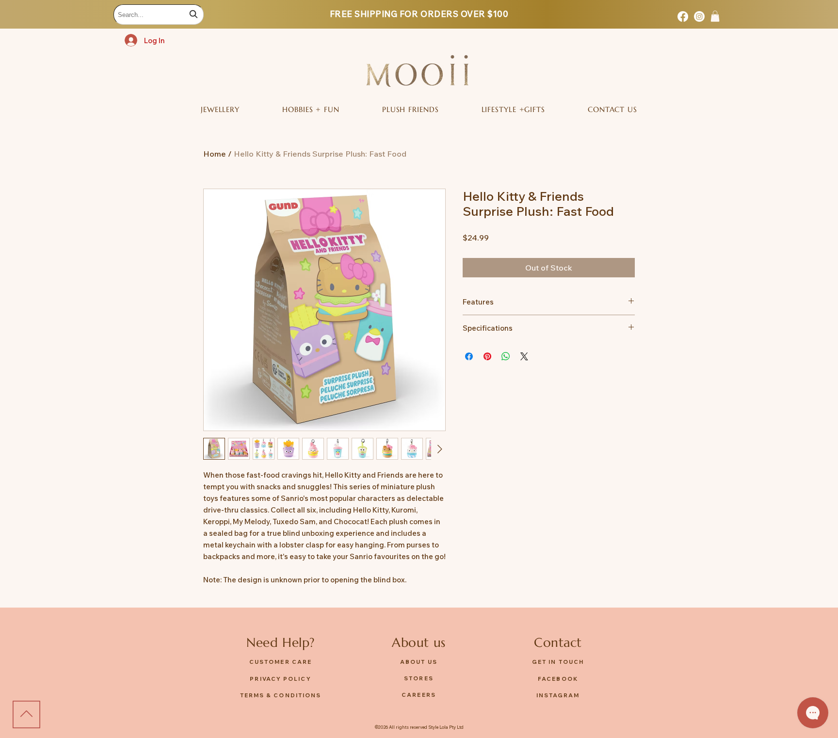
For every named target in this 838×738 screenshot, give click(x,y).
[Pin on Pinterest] (487, 356)
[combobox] (158, 14)
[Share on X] (524, 356)
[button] (715, 16)
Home (214, 154)
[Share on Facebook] (469, 356)
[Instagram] (699, 16)
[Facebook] (682, 16)
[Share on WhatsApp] (506, 356)
